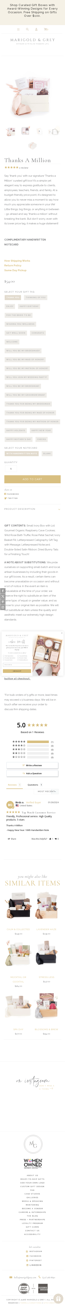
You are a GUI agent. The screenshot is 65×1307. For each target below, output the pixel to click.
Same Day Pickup (15, 270)
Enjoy (9, 306)
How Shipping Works (17, 260)
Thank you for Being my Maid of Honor (30, 413)
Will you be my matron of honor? (27, 368)
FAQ (32, 1190)
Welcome (12, 342)
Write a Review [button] (34, 765)
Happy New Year (41, 430)
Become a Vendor (32, 1208)
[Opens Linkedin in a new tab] (34, 1265)
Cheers (41, 439)
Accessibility (32, 1234)
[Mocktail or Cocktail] (18, 953)
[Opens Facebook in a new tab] (30, 494)
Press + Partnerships (32, 1220)
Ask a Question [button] (34, 773)
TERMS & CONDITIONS (31, 1303)
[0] (45, 29)
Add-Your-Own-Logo (32, 1183)
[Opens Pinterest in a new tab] (34, 1260)
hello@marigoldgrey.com (25, 1277)
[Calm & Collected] (18, 905)
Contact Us (32, 1231)
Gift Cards (32, 1227)
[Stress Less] (46, 953)
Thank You (12, 297)
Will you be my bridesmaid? (23, 351)
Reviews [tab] (12, 784)
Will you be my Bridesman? (22, 386)
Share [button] (13, 838)
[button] (51, 838)
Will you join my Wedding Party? (26, 377)
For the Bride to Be (18, 315)
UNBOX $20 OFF (17, 671)
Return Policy (12, 265)
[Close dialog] (62, 633)
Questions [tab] (33, 784)
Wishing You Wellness (20, 324)
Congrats (38, 333)
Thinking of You (36, 297)
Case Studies (32, 1194)
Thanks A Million (14, 825)
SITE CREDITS (50, 1303)
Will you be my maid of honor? (25, 359)
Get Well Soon (15, 333)
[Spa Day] (18, 1005)
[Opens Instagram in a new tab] (34, 1251)
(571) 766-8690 (48, 1277)
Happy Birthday (29, 306)
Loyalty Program (32, 1223)
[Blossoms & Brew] (46, 1005)
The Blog (32, 1216)
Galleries (32, 1197)
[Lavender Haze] (46, 905)
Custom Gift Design (32, 1186)
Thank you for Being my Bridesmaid (28, 404)
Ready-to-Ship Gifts (32, 1179)
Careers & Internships (32, 1212)
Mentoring (32, 1205)
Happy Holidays (15, 430)
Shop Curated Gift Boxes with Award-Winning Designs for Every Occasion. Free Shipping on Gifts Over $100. (32, 10)
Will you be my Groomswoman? (25, 395)
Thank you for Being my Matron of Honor (32, 422)
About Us (32, 1175)
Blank (47, 454)
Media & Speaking (32, 1201)
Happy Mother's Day (18, 439)
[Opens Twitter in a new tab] (30, 498)
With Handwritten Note (21, 454)
